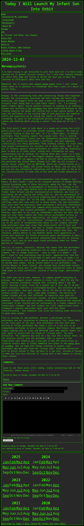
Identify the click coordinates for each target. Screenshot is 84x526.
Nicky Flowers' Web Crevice (16, 47)
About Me (6, 26)
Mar (19, 461)
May (6, 467)
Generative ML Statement (15, 16)
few (29, 108)
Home (3, 14)
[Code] (11, 398)
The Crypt (6, 53)
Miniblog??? (8, 22)
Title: (6, 391)
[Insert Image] (33, 398)
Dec (56, 472)
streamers (37, 108)
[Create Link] (30, 398)
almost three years (45, 84)
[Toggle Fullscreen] (43, 398)
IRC (3, 32)
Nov (49, 472)
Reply (6, 379)
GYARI (26, 166)
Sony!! (30, 159)
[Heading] (14, 398)
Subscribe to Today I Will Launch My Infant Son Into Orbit (33, 523)
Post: (6, 394)
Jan (6, 461)
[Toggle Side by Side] (40, 398)
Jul (19, 490)
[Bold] (5, 398)
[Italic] (8, 398)
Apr (26, 461)
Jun (12, 467)
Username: (8, 388)
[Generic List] (22, 398)
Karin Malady (8, 41)
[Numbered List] (25, 398)
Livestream (8, 19)
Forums (4, 29)
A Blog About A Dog (11, 50)
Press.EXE (6, 38)
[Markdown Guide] (48, 398)
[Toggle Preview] (37, 398)
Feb (12, 461)
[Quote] (19, 398)
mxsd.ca (5, 44)
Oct (42, 472)
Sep (35, 472)
